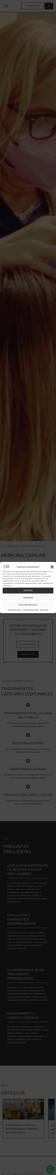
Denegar (28, 597)
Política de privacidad (31, 610)
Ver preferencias (28, 605)
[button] (52, 567)
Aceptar (28, 590)
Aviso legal (44, 610)
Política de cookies (14, 610)
